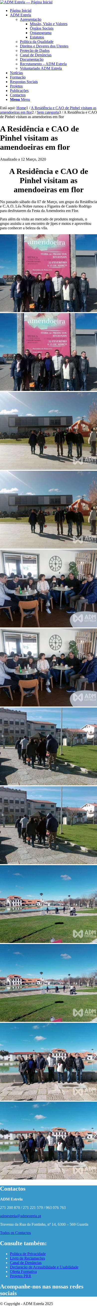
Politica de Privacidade (28, 1254)
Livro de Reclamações (27, 1258)
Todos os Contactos (15, 1233)
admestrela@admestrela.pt (20, 1216)
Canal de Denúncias (26, 1263)
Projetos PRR (20, 1276)
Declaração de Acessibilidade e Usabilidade (44, 1267)
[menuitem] (53, 10)
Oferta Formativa (23, 1271)
